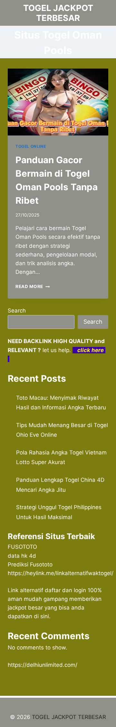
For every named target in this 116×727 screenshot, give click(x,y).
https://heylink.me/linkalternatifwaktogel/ (60, 573)
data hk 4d (22, 556)
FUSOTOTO (22, 547)
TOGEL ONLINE (30, 146)
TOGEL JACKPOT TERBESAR (69, 717)
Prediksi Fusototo (30, 564)
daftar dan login (65, 590)
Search (17, 310)
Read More (32, 286)
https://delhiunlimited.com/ (42, 665)
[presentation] (58, 102)
